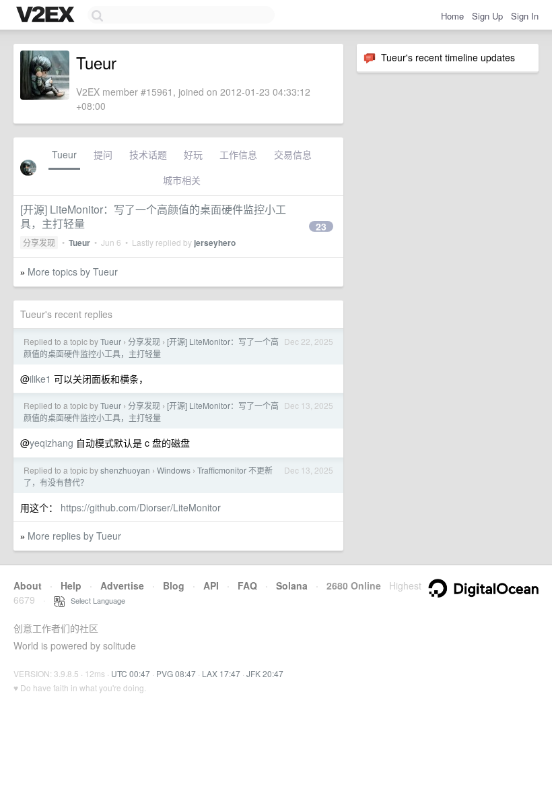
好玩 (193, 154)
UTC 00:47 (130, 673)
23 (321, 226)
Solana (292, 585)
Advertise (122, 585)
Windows (174, 470)
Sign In (525, 15)
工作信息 (238, 154)
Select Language (95, 600)
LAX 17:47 (221, 673)
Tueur (64, 154)
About (27, 585)
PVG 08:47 (176, 673)
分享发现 (39, 242)
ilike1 (40, 378)
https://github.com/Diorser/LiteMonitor (141, 507)
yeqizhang (51, 442)
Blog (173, 585)
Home (452, 15)
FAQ (247, 585)
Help (71, 585)
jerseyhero (215, 242)
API (211, 585)
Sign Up (487, 15)
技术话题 (148, 154)
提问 (103, 154)
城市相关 (182, 180)
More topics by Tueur (73, 271)
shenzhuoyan (125, 470)
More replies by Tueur (74, 535)
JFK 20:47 (264, 673)
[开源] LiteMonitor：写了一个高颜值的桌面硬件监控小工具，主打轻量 (153, 216)
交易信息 (293, 154)
